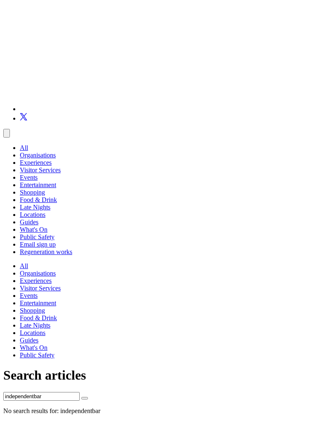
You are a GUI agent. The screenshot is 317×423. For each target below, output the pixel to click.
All (24, 147)
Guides (29, 222)
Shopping (32, 192)
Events (29, 177)
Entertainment (38, 184)
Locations (32, 214)
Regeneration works (46, 251)
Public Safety (37, 236)
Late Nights (35, 207)
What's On (33, 229)
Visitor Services (40, 169)
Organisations (38, 155)
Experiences (36, 162)
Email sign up (38, 244)
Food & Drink (38, 199)
